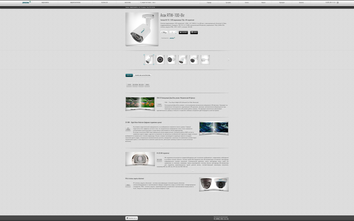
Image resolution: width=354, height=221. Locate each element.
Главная (127, 7)
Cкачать (247, 2)
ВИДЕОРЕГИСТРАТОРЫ (75, 2)
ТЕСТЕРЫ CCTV (104, 2)
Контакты (301, 2)
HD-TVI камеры (142, 7)
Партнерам (281, 2)
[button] (176, 32)
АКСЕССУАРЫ (128, 2)
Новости (263, 2)
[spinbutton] (173, 33)
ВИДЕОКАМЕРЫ (45, 2)
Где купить (228, 2)
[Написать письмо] (337, 2)
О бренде (209, 2)
